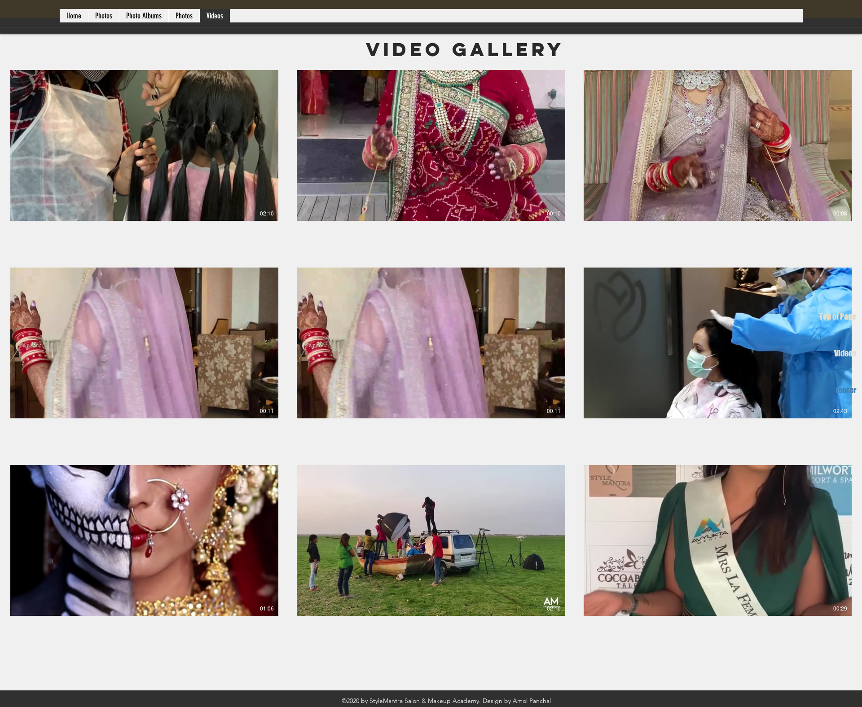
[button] (37, 57)
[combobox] (819, 58)
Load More (431, 668)
